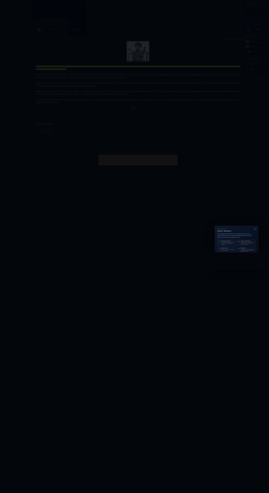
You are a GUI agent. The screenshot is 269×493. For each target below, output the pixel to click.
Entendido (252, 263)
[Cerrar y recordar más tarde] (255, 229)
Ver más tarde (242, 263)
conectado (115, 160)
